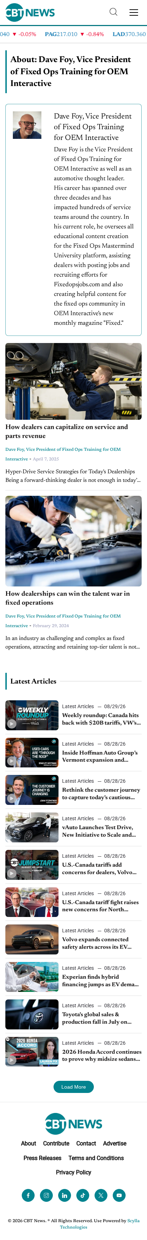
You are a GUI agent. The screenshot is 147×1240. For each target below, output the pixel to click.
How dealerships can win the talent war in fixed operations (67, 598)
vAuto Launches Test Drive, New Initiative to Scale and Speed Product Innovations (98, 832)
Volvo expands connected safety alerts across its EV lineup (95, 944)
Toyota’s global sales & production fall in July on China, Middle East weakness (100, 1019)
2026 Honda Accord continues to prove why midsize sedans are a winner (102, 1056)
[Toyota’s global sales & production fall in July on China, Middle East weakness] (32, 1014)
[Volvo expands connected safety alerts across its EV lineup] (32, 939)
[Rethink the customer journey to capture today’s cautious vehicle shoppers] (32, 790)
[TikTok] (82, 1195)
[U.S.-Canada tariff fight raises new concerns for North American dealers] (32, 902)
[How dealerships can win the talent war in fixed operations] (73, 541)
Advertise (114, 1143)
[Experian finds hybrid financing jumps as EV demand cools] (32, 977)
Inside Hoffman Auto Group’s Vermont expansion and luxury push (100, 757)
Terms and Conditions (96, 1158)
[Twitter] (101, 1195)
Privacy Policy (73, 1172)
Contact (86, 1143)
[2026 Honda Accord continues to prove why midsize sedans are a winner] (32, 1052)
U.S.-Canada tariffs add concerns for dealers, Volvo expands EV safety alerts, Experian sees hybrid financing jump (97, 869)
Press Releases (42, 1158)
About (28, 1143)
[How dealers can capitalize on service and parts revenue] (73, 381)
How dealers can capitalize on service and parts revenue (66, 432)
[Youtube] (119, 1195)
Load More (73, 1087)
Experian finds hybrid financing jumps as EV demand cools (101, 981)
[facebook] (28, 1195)
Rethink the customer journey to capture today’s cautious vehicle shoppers (101, 794)
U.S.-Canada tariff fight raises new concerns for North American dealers (100, 907)
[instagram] (46, 1195)
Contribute (56, 1143)
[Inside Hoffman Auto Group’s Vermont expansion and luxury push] (32, 753)
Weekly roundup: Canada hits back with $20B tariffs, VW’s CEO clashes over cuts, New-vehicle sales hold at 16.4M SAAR (100, 720)
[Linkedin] (64, 1195)
